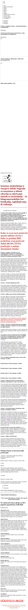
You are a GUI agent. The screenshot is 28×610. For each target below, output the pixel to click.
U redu (2, 463)
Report (17, 607)
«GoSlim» (24, 395)
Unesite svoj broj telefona (20, 491)
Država (2, 490)
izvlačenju (8, 418)
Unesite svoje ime (19, 490)
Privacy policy (12, 607)
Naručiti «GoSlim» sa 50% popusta (8, 494)
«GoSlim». (3, 339)
